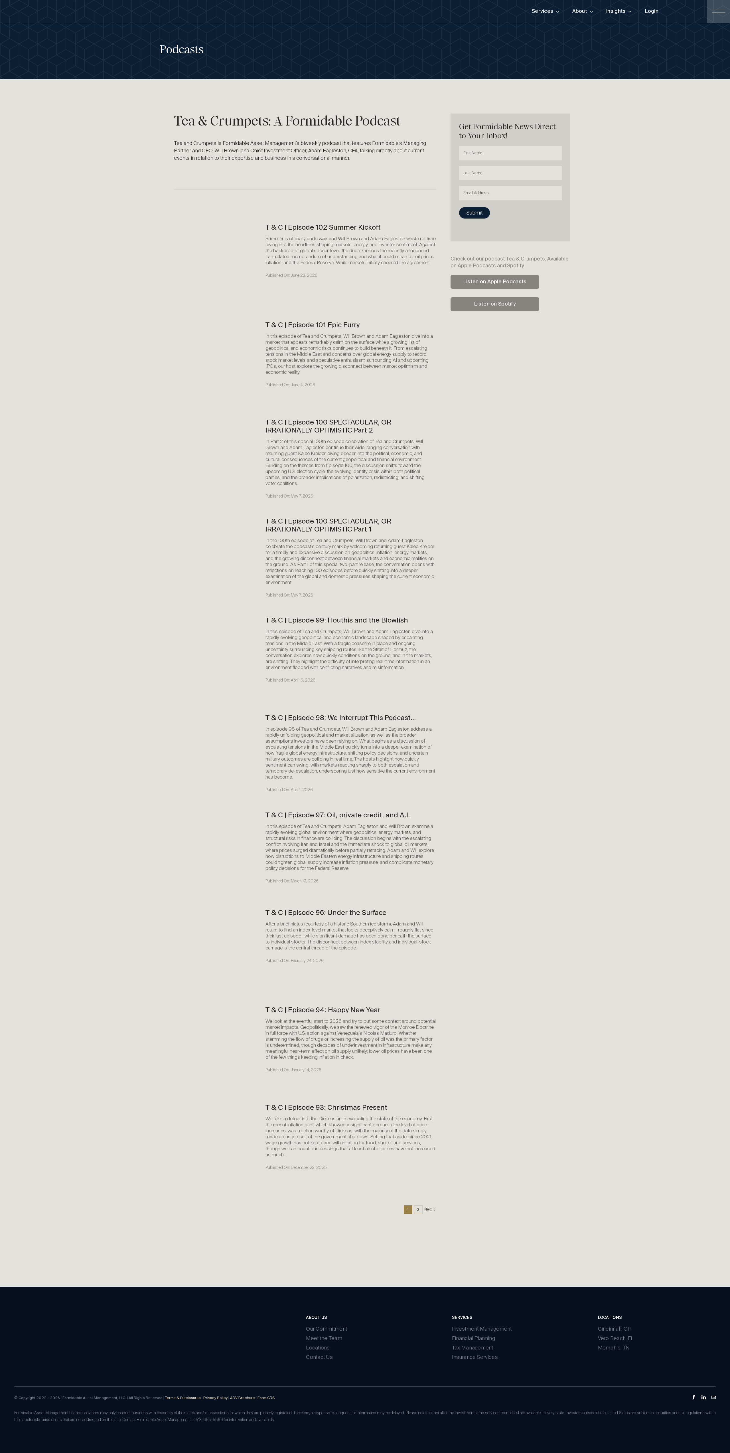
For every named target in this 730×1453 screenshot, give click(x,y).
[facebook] (694, 1397)
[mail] (713, 1397)
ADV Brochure (242, 1398)
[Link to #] (718, 11)
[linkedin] (703, 1397)
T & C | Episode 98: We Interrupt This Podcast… (340, 718)
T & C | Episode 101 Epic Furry (312, 325)
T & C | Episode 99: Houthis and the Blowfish (336, 620)
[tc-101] (215, 321)
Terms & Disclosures (183, 1398)
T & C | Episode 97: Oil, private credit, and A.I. (337, 815)
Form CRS (266, 1398)
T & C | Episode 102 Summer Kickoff (322, 227)
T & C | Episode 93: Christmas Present (326, 1107)
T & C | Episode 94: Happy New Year (322, 1010)
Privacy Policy (215, 1398)
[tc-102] (215, 223)
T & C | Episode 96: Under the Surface (325, 913)
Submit (474, 213)
